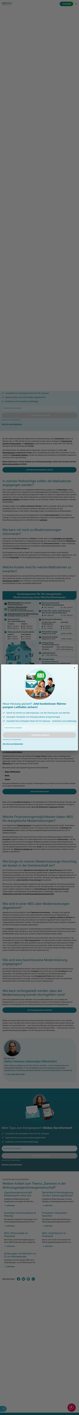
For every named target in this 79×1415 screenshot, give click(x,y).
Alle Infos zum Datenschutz (13, 744)
